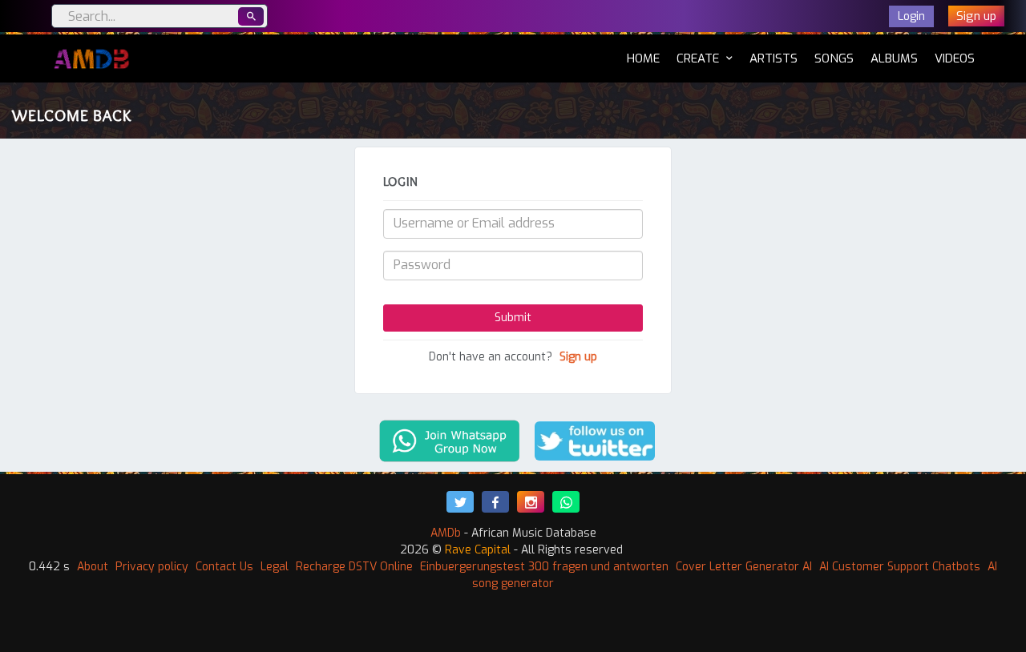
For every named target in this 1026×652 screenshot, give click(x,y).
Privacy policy (151, 566)
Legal (275, 566)
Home (643, 58)
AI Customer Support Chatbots (899, 566)
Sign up (578, 356)
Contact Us (224, 566)
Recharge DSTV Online (354, 566)
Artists (773, 58)
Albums (894, 58)
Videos (955, 58)
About (92, 566)
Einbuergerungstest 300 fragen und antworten (544, 566)
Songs (834, 58)
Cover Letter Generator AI (744, 566)
